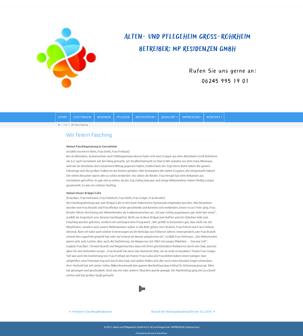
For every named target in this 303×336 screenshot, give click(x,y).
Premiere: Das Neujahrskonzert (92, 311)
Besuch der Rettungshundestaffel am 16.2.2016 (181, 311)
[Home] (59, 125)
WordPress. (162, 333)
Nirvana (150, 333)
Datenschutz (192, 327)
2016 (65, 125)
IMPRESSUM (177, 327)
